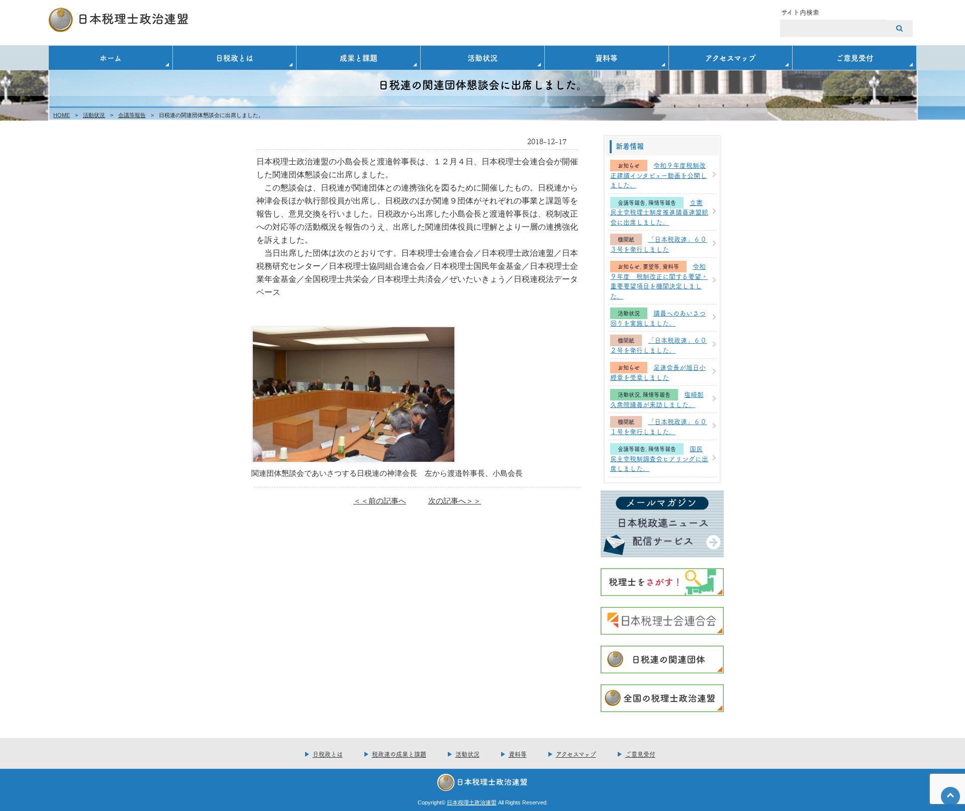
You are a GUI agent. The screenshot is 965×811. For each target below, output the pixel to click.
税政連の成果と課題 (399, 754)
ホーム (111, 57)
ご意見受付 (855, 57)
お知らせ (629, 165)
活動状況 (482, 57)
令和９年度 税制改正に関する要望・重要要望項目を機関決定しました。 (659, 280)
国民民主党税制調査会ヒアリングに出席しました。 (659, 458)
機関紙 (626, 239)
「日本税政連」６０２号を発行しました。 (658, 344)
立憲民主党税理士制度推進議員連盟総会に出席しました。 (659, 211)
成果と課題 (358, 57)
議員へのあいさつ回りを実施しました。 (658, 317)
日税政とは (234, 57)
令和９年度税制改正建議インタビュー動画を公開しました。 (658, 174)
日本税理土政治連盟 (472, 802)
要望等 (651, 266)
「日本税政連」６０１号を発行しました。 (658, 426)
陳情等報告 (662, 203)
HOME (61, 115)
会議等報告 (132, 115)
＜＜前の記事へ (379, 500)
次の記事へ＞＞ (454, 500)
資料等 (606, 57)
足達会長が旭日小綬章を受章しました (658, 371)
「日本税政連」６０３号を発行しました (658, 243)
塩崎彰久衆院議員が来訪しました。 (657, 399)
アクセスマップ (730, 57)
